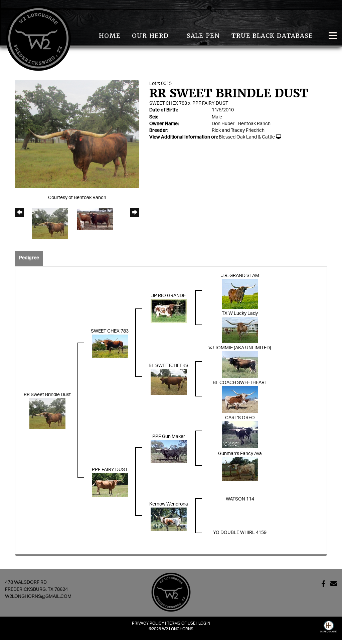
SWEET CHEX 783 (168, 103)
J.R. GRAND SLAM (240, 275)
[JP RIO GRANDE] (169, 310)
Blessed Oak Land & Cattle (247, 137)
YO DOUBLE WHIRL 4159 (240, 532)
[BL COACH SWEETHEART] (240, 399)
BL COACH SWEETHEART (240, 382)
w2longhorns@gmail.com (38, 596)
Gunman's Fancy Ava (240, 453)
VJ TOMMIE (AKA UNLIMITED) (239, 348)
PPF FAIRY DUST (210, 103)
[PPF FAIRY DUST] (110, 484)
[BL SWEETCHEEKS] (169, 382)
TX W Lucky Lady (240, 313)
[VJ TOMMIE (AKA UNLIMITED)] (240, 364)
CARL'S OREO (240, 418)
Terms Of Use (181, 623)
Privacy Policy (148, 623)
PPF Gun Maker (168, 436)
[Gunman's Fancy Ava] (240, 468)
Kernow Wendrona (168, 504)
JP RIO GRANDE (168, 295)
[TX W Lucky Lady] (240, 330)
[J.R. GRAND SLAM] (240, 293)
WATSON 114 (240, 499)
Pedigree (29, 258)
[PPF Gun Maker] (169, 451)
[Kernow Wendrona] (169, 519)
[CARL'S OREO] (240, 434)
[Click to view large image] (77, 133)
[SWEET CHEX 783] (110, 346)
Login (204, 623)
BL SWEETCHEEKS (168, 365)
